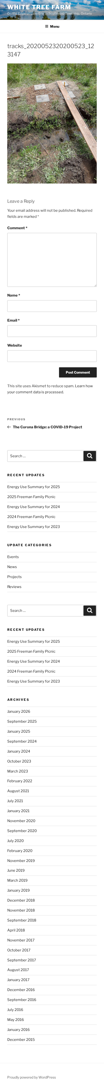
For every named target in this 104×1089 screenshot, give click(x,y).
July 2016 (15, 1010)
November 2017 (21, 940)
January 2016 (18, 1030)
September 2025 (22, 721)
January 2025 (18, 731)
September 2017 (21, 960)
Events (13, 557)
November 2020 (21, 821)
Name (13, 295)
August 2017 (18, 970)
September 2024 (22, 741)
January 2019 (18, 890)
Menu (54, 26)
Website (14, 345)
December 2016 (21, 990)
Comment (17, 228)
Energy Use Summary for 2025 (33, 487)
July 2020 (15, 841)
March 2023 (17, 771)
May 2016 (15, 1020)
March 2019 (17, 880)
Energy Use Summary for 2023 (33, 527)
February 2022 (19, 781)
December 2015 (21, 1039)
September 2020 (22, 831)
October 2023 (19, 761)
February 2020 (19, 851)
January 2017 (18, 980)
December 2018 (21, 900)
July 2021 (15, 801)
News (12, 567)
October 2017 (18, 950)
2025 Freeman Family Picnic (31, 497)
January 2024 (18, 751)
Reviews (14, 587)
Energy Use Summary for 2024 (33, 507)
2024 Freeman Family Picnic (31, 517)
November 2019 (21, 861)
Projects (14, 577)
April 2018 (16, 930)
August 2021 (18, 791)
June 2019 (16, 870)
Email (13, 320)
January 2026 (18, 711)
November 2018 (21, 910)
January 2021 (18, 811)
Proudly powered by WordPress (31, 1077)
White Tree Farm (39, 7)
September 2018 (21, 920)
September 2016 (21, 1000)
